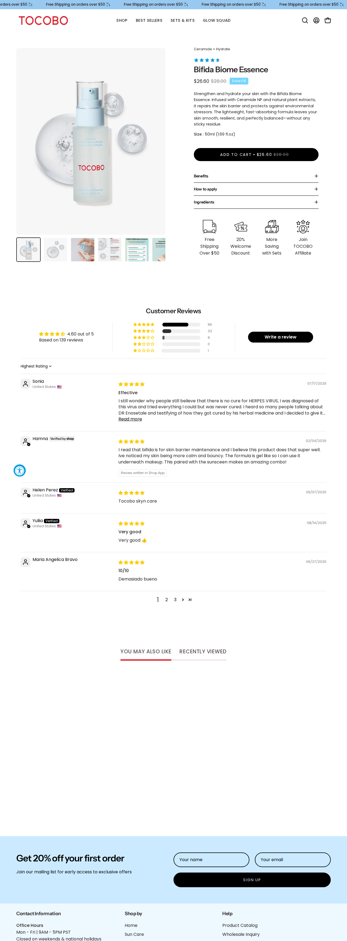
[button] (305, 20)
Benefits (201, 176)
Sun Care (134, 934)
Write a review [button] (281, 337)
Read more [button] (130, 419)
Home (131, 925)
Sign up (252, 880)
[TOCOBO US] (43, 20)
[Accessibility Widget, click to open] (20, 471)
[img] (131, 384)
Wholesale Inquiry (241, 934)
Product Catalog (240, 925)
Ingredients (204, 202)
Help (227, 913)
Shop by (133, 913)
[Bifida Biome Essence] (28, 249)
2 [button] (166, 600)
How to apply (205, 189)
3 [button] (175, 600)
